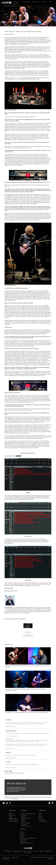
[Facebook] (10, 803)
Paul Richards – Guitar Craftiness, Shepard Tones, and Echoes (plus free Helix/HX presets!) (26, 712)
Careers (22, 836)
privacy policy (15, 798)
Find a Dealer (23, 839)
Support (44, 1)
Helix (12, 588)
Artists (40, 813)
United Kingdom (17, 851)
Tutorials (23, 819)
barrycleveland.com (25, 612)
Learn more (28, 635)
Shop (50, 1)
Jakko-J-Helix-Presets (10, 456)
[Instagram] (7, 803)
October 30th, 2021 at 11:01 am (11, 757)
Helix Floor (17, 77)
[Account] (14, 4)
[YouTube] (3, 803)
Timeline (22, 833)
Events (40, 816)
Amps (10, 813)
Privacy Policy (15, 857)
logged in (13, 773)
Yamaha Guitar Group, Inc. (26, 843)
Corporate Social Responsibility (28, 838)
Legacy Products (25, 818)
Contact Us (23, 841)
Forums (23, 821)
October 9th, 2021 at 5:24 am (10, 726)
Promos (41, 818)
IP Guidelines (6, 859)
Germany (30, 851)
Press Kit (22, 835)
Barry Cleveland (8, 607)
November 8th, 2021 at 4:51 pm (11, 767)
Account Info (24, 824)
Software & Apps (13, 821)
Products (17, 1)
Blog (40, 815)
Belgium (41, 851)
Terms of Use (6, 857)
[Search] (17, 4)
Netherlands (48, 851)
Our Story (22, 832)
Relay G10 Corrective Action (28, 813)
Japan (24, 851)
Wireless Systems (13, 819)
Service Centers (25, 823)
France (36, 851)
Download (18, 456)
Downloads (35, 1)
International (28, 852)
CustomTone (26, 1)
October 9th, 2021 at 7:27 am (10, 748)
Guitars (11, 816)
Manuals (23, 816)
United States (7, 851)
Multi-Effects (12, 815)
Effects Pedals (12, 818)
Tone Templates (43, 821)
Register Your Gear (26, 826)
